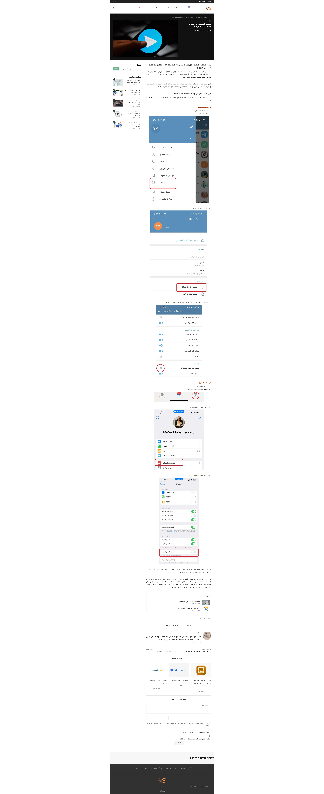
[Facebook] (119, 1)
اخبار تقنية (176, 7)
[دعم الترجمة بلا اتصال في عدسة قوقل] (206, 602)
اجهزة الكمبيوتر (154, 7)
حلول (209, 65)
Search (116, 69)
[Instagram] (115, 1)
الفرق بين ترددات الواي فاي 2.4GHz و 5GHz (133, 81)
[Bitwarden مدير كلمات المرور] (179, 670)
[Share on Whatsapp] (171, 626)
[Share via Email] (167, 626)
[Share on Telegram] (169, 626)
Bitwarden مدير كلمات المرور (179, 680)
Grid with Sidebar (200, 17)
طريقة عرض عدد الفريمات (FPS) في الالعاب (134, 102)
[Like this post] (180, 626)
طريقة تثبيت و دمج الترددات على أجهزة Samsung (134, 113)
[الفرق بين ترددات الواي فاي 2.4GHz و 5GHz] (118, 82)
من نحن (145, 7)
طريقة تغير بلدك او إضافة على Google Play (132, 91)
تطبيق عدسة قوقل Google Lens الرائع (189, 608)
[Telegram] (113, 1)
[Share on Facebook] (177, 626)
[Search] (113, 8)
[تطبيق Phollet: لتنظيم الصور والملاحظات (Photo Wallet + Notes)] (201, 670)
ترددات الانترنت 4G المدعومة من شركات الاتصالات (133, 124)
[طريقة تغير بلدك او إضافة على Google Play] (118, 93)
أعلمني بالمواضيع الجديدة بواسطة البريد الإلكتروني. (193, 739)
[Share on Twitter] (176, 626)
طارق (208, 30)
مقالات (183, 7)
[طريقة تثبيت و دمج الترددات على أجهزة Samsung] (118, 114)
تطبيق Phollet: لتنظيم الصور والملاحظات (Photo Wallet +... (202, 684)
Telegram (179, 65)
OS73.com (193, 786)
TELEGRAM (207, 618)
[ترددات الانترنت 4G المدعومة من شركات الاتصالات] (118, 125)
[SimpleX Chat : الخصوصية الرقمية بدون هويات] (156, 670)
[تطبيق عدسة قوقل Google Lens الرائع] (206, 609)
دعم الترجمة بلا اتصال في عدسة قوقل (189, 601)
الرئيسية (209, 17)
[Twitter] (118, 1)
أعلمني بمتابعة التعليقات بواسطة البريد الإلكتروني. (193, 732)
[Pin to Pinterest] (173, 626)
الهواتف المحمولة (166, 7)
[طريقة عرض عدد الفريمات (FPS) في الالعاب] (118, 103)
